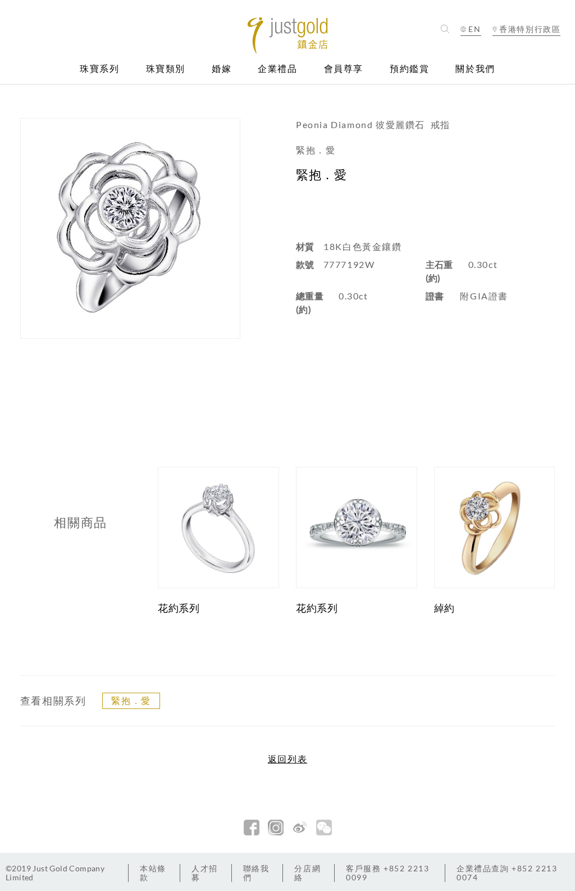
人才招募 (204, 872)
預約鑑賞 (409, 69)
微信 (324, 827)
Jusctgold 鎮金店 (287, 35)
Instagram (276, 827)
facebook (251, 827)
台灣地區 (526, 62)
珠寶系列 (99, 69)
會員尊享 (343, 69)
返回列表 (287, 758)
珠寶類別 (165, 69)
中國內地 (526, 49)
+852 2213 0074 (507, 872)
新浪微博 (300, 827)
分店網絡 (307, 872)
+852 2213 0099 (387, 872)
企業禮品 (277, 69)
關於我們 (475, 69)
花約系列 (178, 608)
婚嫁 (221, 69)
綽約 (444, 608)
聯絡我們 (256, 872)
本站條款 (153, 872)
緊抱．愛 (130, 700)
